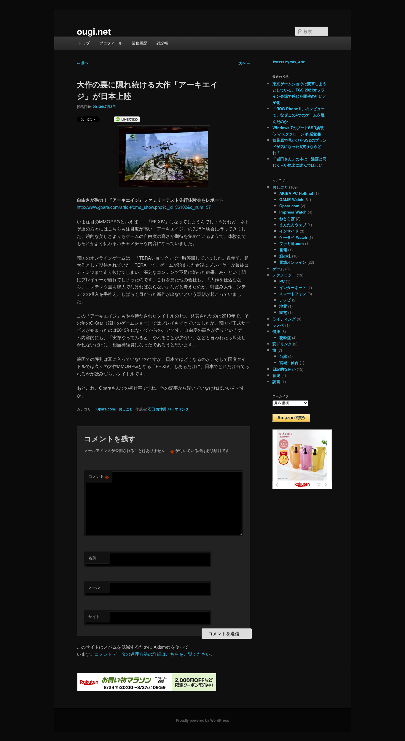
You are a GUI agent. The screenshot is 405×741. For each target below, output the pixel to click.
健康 (276, 331)
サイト (94, 616)
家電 (283, 312)
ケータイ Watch (293, 237)
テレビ (285, 300)
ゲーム (278, 268)
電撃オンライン (292, 262)
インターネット (292, 287)
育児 (276, 375)
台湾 (283, 356)
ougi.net (94, 31)
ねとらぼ (287, 218)
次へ (244, 62)
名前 (92, 557)
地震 (283, 306)
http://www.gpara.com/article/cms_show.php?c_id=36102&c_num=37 (144, 207)
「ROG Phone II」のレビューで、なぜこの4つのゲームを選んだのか (298, 115)
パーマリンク (178, 409)
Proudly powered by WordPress (202, 720)
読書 (276, 381)
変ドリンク (282, 344)
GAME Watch (291, 199)
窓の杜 (285, 256)
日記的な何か (284, 369)
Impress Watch (293, 212)
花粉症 (285, 337)
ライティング (284, 319)
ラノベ (278, 325)
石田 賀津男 (157, 409)
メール (94, 587)
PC (282, 281)
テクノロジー (284, 275)
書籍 (283, 249)
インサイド (289, 231)
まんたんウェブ (292, 224)
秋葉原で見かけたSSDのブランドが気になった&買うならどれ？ (299, 146)
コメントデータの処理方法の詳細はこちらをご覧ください (152, 654)
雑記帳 (162, 43)
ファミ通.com (291, 243)
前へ (82, 62)
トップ (84, 43)
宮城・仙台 (289, 362)
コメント (98, 476)
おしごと (126, 409)
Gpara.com (105, 409)
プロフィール (110, 43)
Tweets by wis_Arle (288, 61)
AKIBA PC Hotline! (296, 193)
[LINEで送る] (127, 120)
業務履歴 (139, 43)
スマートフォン (292, 293)
